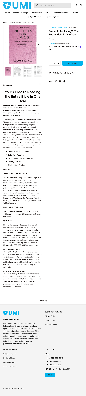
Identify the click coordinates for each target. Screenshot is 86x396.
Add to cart (72, 63)
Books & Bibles (9, 358)
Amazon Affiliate (9, 366)
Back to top (43, 301)
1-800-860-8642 (56, 358)
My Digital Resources (35, 17)
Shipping (52, 44)
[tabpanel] (22, 188)
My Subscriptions (52, 17)
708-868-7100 (55, 361)
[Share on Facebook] (60, 81)
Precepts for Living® (20, 13)
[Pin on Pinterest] (64, 81)
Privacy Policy (50, 316)
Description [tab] (7, 85)
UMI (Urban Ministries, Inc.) (58, 27)
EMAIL (50, 375)
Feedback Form (51, 324)
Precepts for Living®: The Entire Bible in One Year (21, 22)
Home (7, 13)
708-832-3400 (55, 365)
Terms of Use (50, 320)
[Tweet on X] (56, 81)
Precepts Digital (9, 354)
